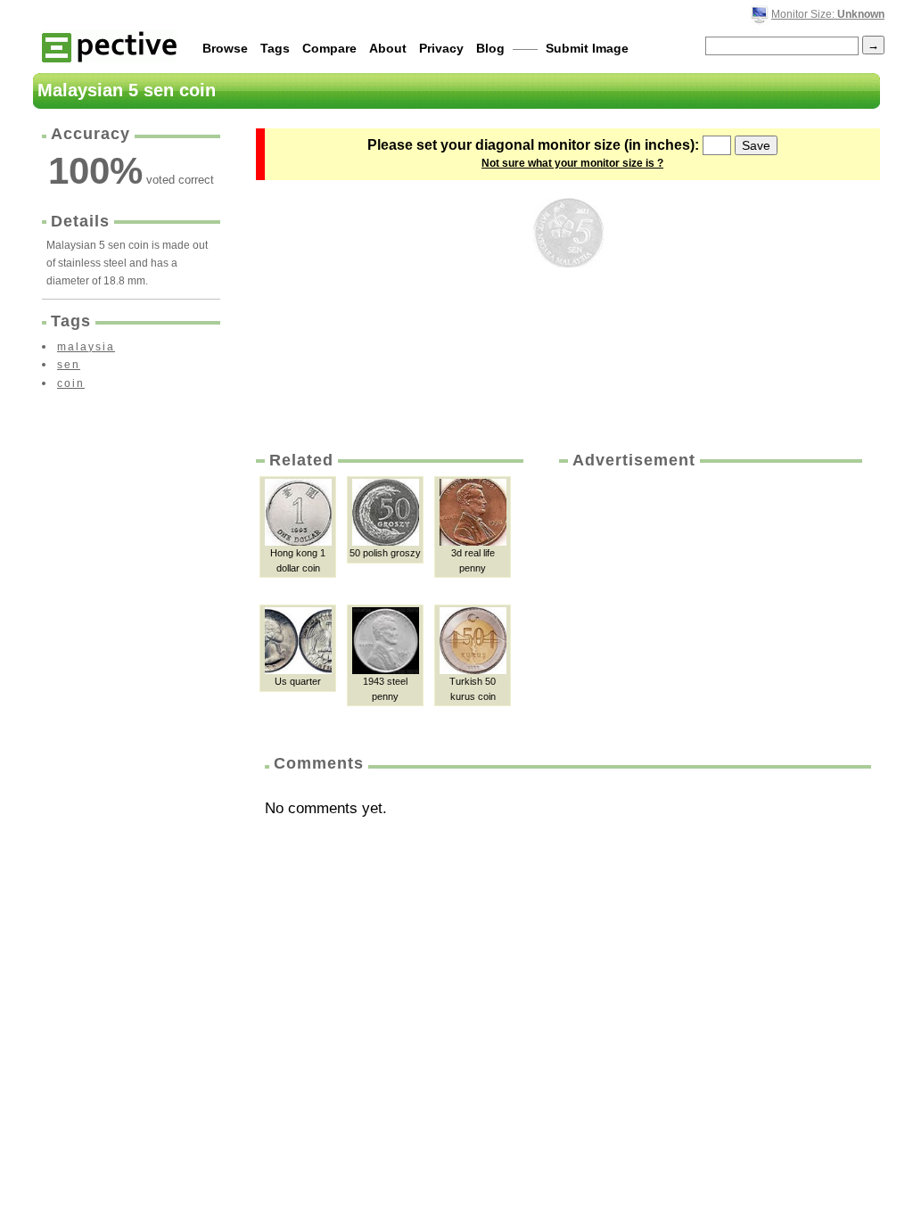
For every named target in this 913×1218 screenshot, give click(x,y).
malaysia (86, 347)
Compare (329, 48)
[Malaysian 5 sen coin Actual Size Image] (568, 232)
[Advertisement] (709, 605)
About (388, 48)
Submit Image (587, 48)
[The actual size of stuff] (109, 46)
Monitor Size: (827, 14)
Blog (490, 48)
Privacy (441, 48)
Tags (275, 48)
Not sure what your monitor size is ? (572, 163)
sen (68, 364)
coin (71, 383)
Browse (225, 48)
